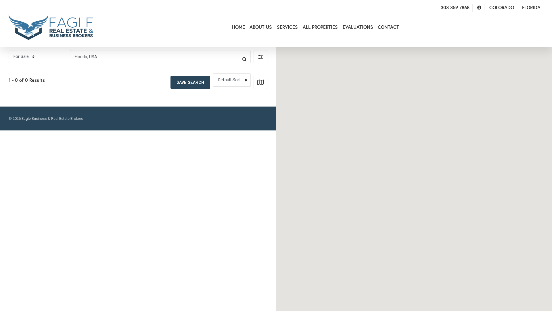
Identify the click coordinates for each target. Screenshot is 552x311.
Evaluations (358, 27)
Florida (531, 7)
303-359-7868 (455, 7)
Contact (388, 27)
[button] (260, 56)
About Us (261, 27)
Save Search (190, 82)
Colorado (501, 7)
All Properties (320, 27)
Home (238, 27)
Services (287, 27)
